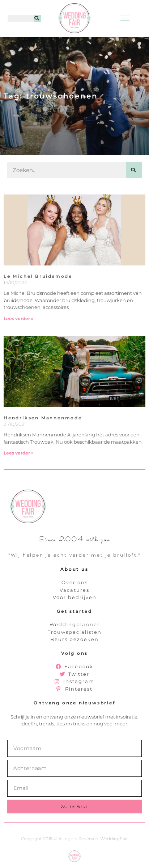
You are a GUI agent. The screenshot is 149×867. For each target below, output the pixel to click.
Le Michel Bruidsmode (38, 276)
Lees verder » (19, 318)
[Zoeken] (37, 18)
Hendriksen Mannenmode (43, 417)
